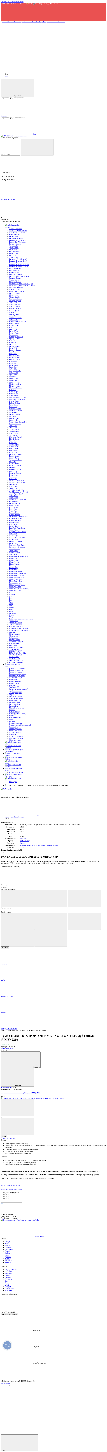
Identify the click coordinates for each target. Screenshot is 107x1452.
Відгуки (46, 22)
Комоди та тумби (15, 717)
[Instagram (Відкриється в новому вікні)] (16, 38)
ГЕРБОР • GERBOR (16, 647)
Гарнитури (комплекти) (17, 713)
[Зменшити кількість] (17, 1107)
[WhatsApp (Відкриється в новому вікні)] (16, 70)
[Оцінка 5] (50, 938)
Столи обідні (13, 727)
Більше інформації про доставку (11, 1185)
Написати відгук (7, 1048)
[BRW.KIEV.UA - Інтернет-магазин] (11, 1212)
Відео (41, 22)
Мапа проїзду (5, 1383)
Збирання (10, 22)
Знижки (8, 780)
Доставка (4, 22)
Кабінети (8, 759)
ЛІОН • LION (14, 657)
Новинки (8, 776)
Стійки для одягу (15, 732)
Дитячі (7, 755)
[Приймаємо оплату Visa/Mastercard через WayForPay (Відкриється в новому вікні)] (20, 1220)
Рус (6, 76)
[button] (53, 13)
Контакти (61, 22)
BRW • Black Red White (17, 653)
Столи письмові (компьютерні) (20, 725)
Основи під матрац (16, 738)
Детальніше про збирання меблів (11, 1189)
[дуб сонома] (32, 1098)
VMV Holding (14, 649)
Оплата (16, 22)
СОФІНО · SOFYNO (16, 660)
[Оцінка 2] (50, 921)
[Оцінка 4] (17, 938)
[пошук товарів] (37, 147)
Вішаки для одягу (15, 731)
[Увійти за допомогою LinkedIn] (84, 898)
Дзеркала (12, 734)
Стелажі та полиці (15, 723)
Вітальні (8, 744)
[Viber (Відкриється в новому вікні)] (79, 54)
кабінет (49, 845)
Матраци (8, 770)
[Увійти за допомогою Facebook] (17, 898)
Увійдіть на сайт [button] (6, 1087)
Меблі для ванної (15, 740)
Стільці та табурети (16, 736)
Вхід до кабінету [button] (11, 1270)
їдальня (55, 845)
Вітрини (12, 721)
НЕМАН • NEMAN (16, 662)
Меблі (7, 666)
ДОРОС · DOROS (15, 655)
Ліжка (11, 719)
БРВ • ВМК (13, 645)
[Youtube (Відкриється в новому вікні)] (16, 54)
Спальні (8, 748)
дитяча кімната (41, 845)
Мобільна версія (38, 1236)
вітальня (23, 845)
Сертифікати (53, 22)
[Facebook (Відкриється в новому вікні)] (48, 38)
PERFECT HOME (15, 651)
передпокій (31, 845)
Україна (23, 838)
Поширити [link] (5, 1194)
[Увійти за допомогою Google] (50, 898)
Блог (34, 22)
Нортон (22, 843)
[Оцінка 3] (84, 921)
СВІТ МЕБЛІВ (14, 659)
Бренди (7, 227)
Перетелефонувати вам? (9, 1314)
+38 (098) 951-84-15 (8, 199)
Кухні (7, 763)
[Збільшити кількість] (17, 1126)
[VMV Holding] (6, 789)
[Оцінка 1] (17, 921)
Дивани (8, 767)
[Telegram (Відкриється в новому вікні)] (48, 54)
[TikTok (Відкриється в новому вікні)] (79, 38)
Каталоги (28, 22)
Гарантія (22, 22)
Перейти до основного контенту (12, 2)
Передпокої (9, 751)
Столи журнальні (15, 729)
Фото (37, 22)
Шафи (11, 715)
